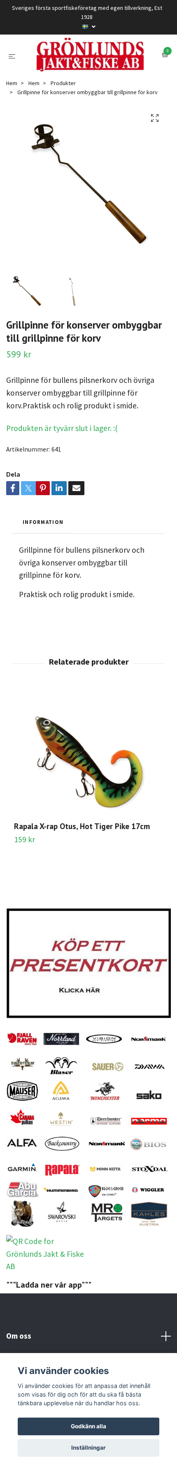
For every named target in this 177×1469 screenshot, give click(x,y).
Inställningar (88, 1447)
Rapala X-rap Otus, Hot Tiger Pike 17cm (82, 869)
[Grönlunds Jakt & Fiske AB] (88, 76)
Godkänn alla (88, 1426)
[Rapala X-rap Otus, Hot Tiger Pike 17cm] (88, 797)
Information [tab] (43, 565)
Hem (11, 126)
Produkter (63, 126)
